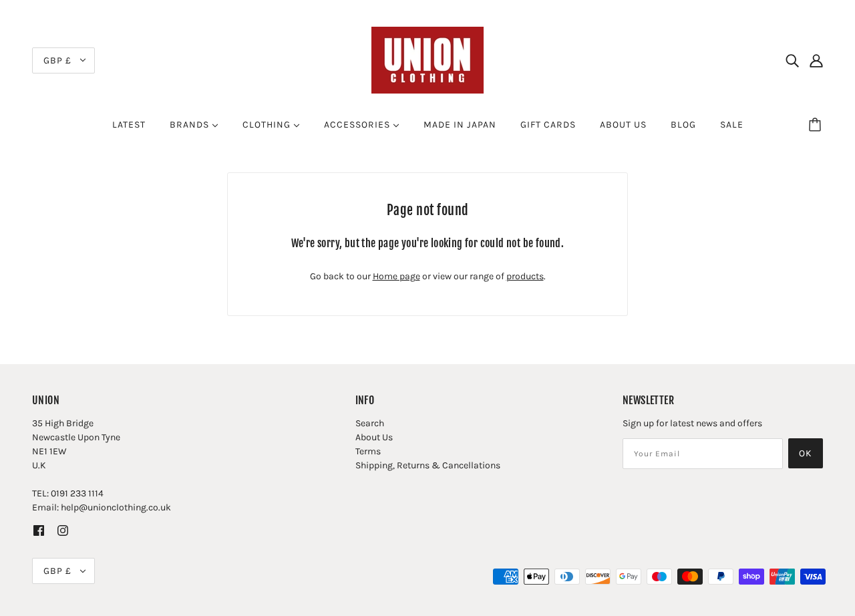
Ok (805, 453)
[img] (792, 60)
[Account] (816, 60)
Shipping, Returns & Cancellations (427, 465)
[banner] (427, 59)
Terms (368, 451)
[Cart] (817, 125)
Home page (396, 276)
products (525, 276)
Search (369, 423)
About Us (374, 437)
